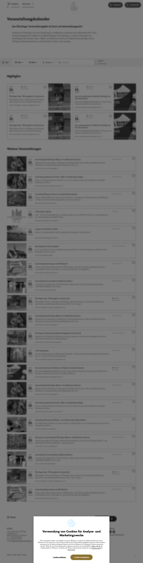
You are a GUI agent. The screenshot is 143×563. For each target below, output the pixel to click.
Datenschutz (71, 550)
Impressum (96, 548)
